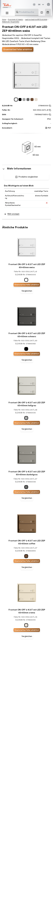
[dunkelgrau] (28, 99)
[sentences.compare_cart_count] (41, 12)
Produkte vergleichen (28, 177)
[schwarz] (21, 99)
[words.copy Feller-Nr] (49, 110)
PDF (49, 128)
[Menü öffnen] (7, 13)
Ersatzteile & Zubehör (15, 19)
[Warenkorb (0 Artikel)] (48, 12)
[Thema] (34, 4)
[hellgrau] (24, 99)
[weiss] (16, 99)
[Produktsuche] (17, 12)
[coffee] (32, 99)
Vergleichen (26, 291)
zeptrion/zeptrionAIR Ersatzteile (36, 19)
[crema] (36, 99)
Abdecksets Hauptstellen (10, 22)
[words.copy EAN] (49, 115)
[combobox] (34, 12)
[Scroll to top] (45, 898)
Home (4, 19)
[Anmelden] (48, 4)
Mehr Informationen (19, 168)
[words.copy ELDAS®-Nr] (49, 106)
